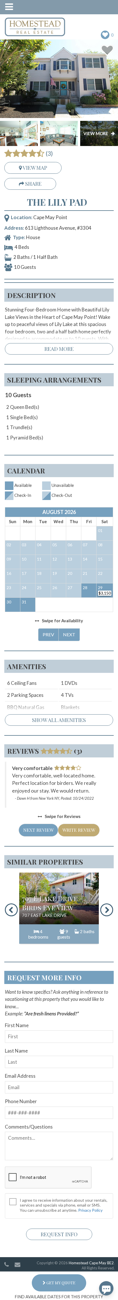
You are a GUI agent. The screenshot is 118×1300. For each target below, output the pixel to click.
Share (33, 183)
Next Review (38, 830)
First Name (17, 1025)
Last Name (16, 1051)
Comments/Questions (29, 1127)
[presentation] (11, 909)
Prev (48, 634)
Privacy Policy (90, 1210)
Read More (59, 348)
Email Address (20, 1076)
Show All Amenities (59, 720)
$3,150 (105, 593)
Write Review (78, 830)
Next (69, 634)
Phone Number (21, 1101)
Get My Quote (60, 1282)
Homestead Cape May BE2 (91, 1263)
